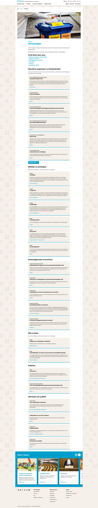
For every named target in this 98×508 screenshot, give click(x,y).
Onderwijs (28, 3)
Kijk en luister (32, 61)
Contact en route (69, 491)
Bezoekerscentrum (20, 3)
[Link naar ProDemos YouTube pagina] (29, 490)
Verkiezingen (52, 495)
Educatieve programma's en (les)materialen (38, 57)
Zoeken (79, 1)
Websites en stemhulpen (34, 58)
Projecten (31, 63)
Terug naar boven (32, 162)
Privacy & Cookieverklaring (36, 506)
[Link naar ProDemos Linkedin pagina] (18, 490)
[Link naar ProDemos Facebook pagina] (20, 490)
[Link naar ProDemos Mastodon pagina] (25, 490)
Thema (21, 8)
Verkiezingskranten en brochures (36, 60)
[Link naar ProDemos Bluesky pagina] (27, 490)
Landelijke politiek (53, 499)
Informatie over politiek (34, 65)
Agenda (67, 3)
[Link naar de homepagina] (18, 8)
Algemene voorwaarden (38, 497)
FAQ (75, 1)
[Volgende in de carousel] (79, 454)
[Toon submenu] (25, 4)
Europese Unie (52, 501)
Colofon (67, 497)
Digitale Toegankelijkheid (27, 506)
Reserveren (72, 3)
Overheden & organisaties (37, 3)
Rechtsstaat (52, 491)
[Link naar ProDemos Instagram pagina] (23, 490)
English (66, 1)
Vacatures (35, 493)
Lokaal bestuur (52, 497)
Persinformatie (69, 495)
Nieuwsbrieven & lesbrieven (71, 493)
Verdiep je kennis (47, 3)
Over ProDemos (78, 3)
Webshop (71, 1)
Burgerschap (52, 493)
